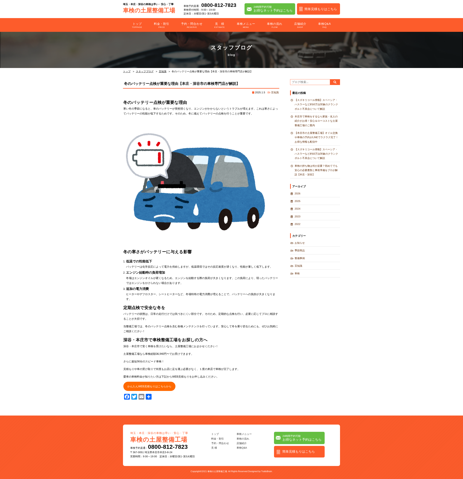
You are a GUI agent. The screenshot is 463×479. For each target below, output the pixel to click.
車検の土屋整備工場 (149, 8)
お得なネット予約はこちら (273, 8)
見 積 (219, 25)
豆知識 (162, 71)
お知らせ (300, 243)
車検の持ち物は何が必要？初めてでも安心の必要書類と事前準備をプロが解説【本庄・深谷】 (316, 170)
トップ (137, 25)
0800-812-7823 (218, 5)
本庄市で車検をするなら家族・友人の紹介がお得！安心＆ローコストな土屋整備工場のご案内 (316, 121)
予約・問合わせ (192, 25)
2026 (297, 193)
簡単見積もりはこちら (320, 9)
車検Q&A (324, 25)
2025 (297, 201)
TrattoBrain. (267, 471)
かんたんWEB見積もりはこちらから (149, 386)
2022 (297, 224)
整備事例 (300, 258)
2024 (297, 208)
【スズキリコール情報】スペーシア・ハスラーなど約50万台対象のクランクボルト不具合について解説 (316, 104)
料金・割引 (161, 25)
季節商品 (300, 250)
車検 (297, 273)
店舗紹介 (300, 25)
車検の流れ (274, 25)
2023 (297, 216)
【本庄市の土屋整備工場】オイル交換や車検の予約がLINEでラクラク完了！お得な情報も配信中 (316, 137)
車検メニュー (246, 25)
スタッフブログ (145, 71)
